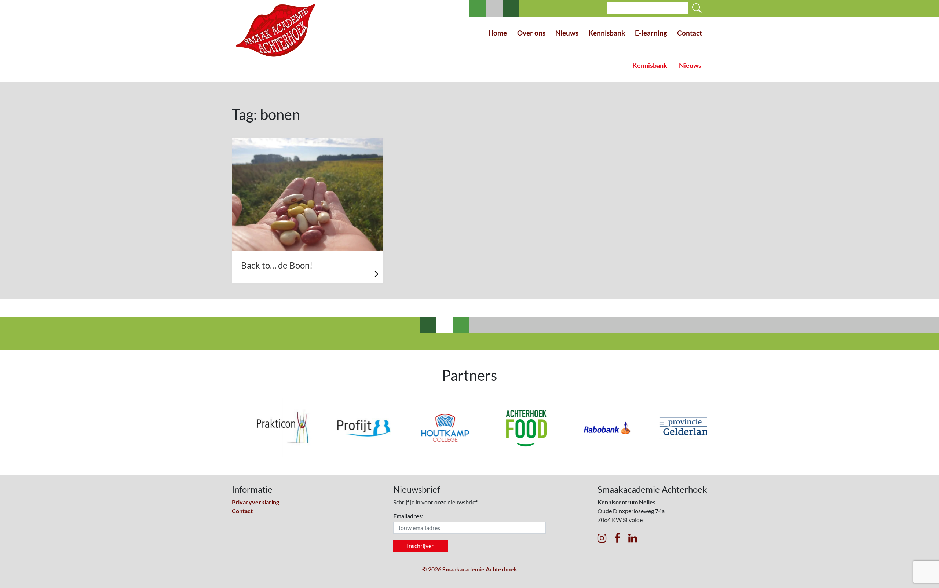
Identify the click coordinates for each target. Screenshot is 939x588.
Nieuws (566, 33)
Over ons (531, 33)
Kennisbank (606, 33)
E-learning (651, 33)
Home (497, 33)
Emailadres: (408, 515)
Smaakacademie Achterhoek (479, 569)
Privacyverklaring (255, 501)
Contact (689, 33)
